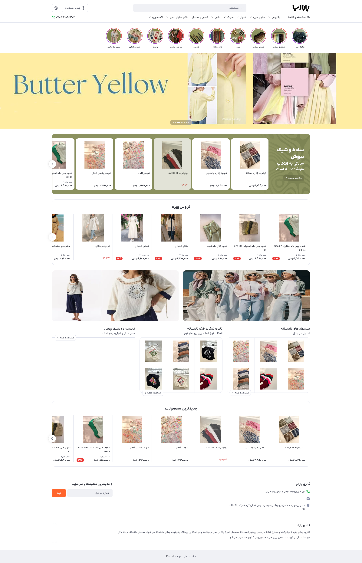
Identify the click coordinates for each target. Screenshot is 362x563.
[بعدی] (52, 36)
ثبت (59, 493)
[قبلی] (310, 36)
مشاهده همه (295, 178)
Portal (170, 556)
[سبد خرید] (56, 8)
